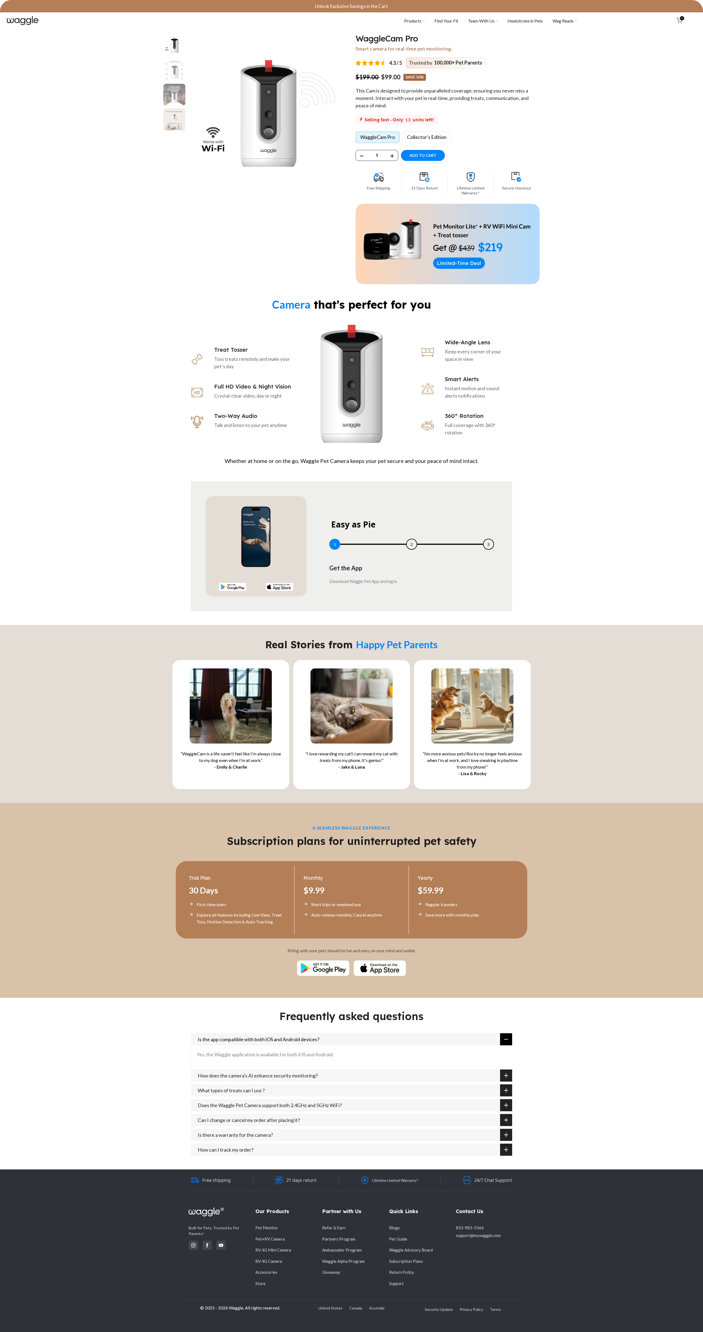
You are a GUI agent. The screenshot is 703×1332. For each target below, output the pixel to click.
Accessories (266, 1272)
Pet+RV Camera (270, 1238)
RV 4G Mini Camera (273, 1249)
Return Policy (401, 1272)
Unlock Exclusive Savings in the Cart (351, 6)
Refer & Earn (333, 1227)
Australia (376, 1308)
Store (260, 1283)
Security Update (439, 1309)
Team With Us (481, 20)
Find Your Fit (446, 20)
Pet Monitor (266, 1227)
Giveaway (331, 1272)
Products (413, 20)
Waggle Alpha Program (343, 1261)
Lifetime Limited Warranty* (395, 1180)
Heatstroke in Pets (525, 20)
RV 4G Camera (268, 1261)
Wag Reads (563, 20)
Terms (495, 1309)
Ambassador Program (342, 1249)
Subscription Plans (406, 1261)
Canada (355, 1308)
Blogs (394, 1227)
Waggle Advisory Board (411, 1249)
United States (330, 1308)
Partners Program (338, 1238)
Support (396, 1283)
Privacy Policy (471, 1309)
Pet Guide (398, 1238)
